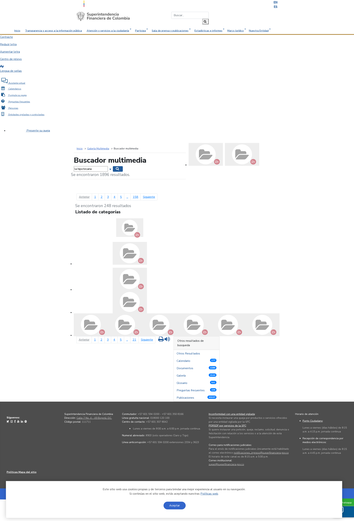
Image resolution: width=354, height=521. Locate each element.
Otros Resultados (189, 354)
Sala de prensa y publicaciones (170, 30)
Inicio (17, 30)
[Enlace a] (8, 421)
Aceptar (174, 505)
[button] (110, 169)
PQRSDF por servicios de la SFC (227, 425)
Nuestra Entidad (259, 30)
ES (275, 7)
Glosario (196, 383)
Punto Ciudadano (313, 421)
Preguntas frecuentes (196, 390)
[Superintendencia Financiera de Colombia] (103, 16)
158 (135, 197)
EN (275, 2)
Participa (140, 30)
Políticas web (209, 494)
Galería (196, 376)
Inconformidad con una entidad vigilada (232, 414)
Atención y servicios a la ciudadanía (108, 30)
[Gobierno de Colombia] (93, 3)
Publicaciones (196, 398)
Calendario (196, 361)
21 (134, 340)
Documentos (196, 368)
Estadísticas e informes (208, 30)
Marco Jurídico (235, 30)
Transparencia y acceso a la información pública (53, 30)
